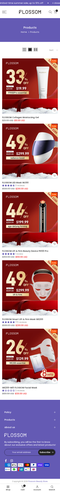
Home (24, 32)
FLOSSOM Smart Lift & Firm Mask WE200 (22, 319)
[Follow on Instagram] (11, 461)
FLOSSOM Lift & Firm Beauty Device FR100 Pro (25, 251)
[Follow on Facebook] (5, 461)
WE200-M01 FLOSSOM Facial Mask (19, 387)
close (57, 3)
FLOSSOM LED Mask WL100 (15, 182)
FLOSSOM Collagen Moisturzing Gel (20, 117)
